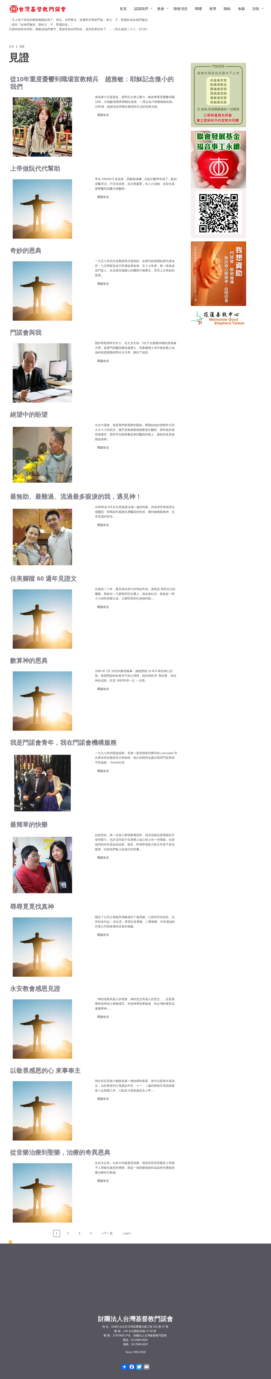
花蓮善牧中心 (81, 1279)
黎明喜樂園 (79, 1273)
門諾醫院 (78, 1285)
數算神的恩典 (29, 660)
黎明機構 (78, 1267)
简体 (32, 1268)
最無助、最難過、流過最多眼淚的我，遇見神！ (76, 496)
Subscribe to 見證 (10, 1242)
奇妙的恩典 (25, 250)
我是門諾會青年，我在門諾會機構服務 (63, 742)
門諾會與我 (25, 332)
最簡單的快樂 (29, 824)
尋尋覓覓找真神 (32, 906)
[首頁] (38, 8)
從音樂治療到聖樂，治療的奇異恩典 (60, 1152)
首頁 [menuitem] (123, 9)
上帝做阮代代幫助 (35, 168)
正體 (16, 1268)
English (24, 1268)
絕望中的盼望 (29, 414)
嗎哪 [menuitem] (198, 9)
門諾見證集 (144, 1273)
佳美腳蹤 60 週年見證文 (43, 578)
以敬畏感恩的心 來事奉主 (45, 1070)
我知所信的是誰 (212, 1282)
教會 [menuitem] (162, 12)
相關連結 (143, 1279)
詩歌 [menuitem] (257, 12)
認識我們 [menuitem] (143, 12)
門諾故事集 (144, 1267)
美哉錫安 (208, 1271)
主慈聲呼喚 (209, 1276)
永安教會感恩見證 (35, 988)
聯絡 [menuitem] (227, 9)
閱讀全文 (103, 114)
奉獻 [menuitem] (241, 9)
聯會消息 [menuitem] (180, 9)
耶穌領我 (208, 1266)
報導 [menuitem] (212, 9)
